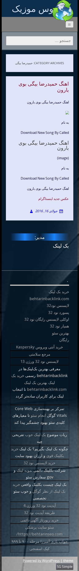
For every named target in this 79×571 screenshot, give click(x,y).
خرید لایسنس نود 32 (39, 462)
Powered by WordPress (41, 560)
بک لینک (61, 245)
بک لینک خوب (35, 434)
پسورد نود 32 (58, 312)
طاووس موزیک (39, 8)
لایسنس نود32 (58, 305)
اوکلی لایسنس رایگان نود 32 (46, 319)
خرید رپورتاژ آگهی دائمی (39, 519)
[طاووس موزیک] (63, 11)
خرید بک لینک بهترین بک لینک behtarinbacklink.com (39, 382)
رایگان (64, 339)
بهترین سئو (60, 332)
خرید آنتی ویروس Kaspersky (39, 346)
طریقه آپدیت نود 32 (39, 512)
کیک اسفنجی (39, 548)
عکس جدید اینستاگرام (53, 198)
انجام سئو (38, 415)
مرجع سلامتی (39, 354)
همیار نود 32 (59, 325)
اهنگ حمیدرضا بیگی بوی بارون (44, 87)
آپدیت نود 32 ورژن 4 (39, 505)
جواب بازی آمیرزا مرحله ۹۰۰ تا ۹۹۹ (40, 541)
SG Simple (64, 566)
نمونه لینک (24, 470)
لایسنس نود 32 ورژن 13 (39, 361)
